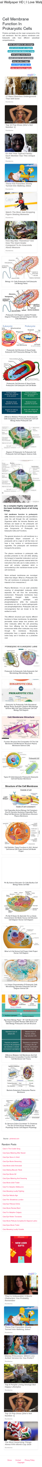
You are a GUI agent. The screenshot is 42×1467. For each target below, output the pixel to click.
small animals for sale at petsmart (21, 58)
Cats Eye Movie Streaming (12, 1161)
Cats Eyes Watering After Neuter (14, 1153)
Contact (18, 1460)
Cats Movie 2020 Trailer (11, 1182)
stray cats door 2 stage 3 (21, 61)
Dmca (10, 1460)
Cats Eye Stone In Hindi (11, 1157)
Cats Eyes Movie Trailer (11, 1225)
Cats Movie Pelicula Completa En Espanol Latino (20, 1221)
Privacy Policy (29, 1460)
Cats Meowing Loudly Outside (13, 1229)
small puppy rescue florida (21, 55)
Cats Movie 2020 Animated (12, 1165)
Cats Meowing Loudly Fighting (13, 1191)
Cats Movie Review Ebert (11, 1208)
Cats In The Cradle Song (11, 1148)
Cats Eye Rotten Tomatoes (12, 1216)
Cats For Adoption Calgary (12, 1212)
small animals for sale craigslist (21, 48)
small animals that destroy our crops (21, 51)
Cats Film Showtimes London (13, 1199)
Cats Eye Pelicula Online (11, 1204)
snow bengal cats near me (21, 65)
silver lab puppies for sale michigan (21, 44)
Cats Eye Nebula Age (10, 1195)
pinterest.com (14, 1138)
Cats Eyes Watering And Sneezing (15, 1178)
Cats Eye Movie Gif (9, 1174)
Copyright (21, 1462)
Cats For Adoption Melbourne (13, 1187)
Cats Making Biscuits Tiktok (12, 1170)
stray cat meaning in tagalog (21, 68)
